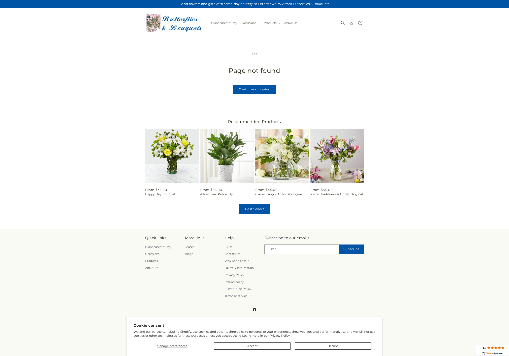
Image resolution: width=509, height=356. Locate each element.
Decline (333, 346)
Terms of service (236, 296)
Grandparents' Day (158, 247)
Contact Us (232, 254)
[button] (250, 23)
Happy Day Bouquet (160, 194)
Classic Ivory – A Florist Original (279, 194)
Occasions (152, 254)
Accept (252, 346)
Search (189, 247)
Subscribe (351, 249)
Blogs (189, 254)
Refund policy (234, 282)
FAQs (228, 247)
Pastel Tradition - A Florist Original (336, 194)
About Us (151, 268)
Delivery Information (239, 268)
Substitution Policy (238, 289)
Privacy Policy (280, 335)
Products (151, 261)
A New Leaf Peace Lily (216, 194)
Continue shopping (254, 89)
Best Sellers (254, 209)
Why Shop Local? (237, 261)
